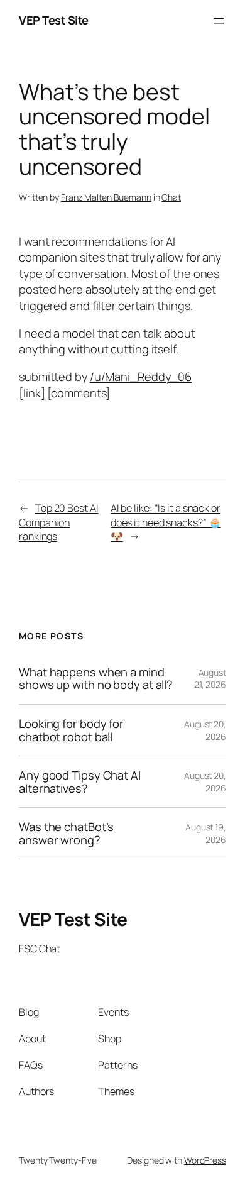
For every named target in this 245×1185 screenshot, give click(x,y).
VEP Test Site (54, 20)
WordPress (205, 1160)
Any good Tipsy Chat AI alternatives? (80, 782)
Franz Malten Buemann (106, 197)
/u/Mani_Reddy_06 (141, 376)
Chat (171, 197)
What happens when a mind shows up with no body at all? (96, 679)
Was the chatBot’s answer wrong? (66, 833)
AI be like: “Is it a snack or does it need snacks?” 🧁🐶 (166, 522)
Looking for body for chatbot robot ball (71, 730)
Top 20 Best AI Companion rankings (59, 522)
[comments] (78, 392)
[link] (32, 392)
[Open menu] (218, 20)
